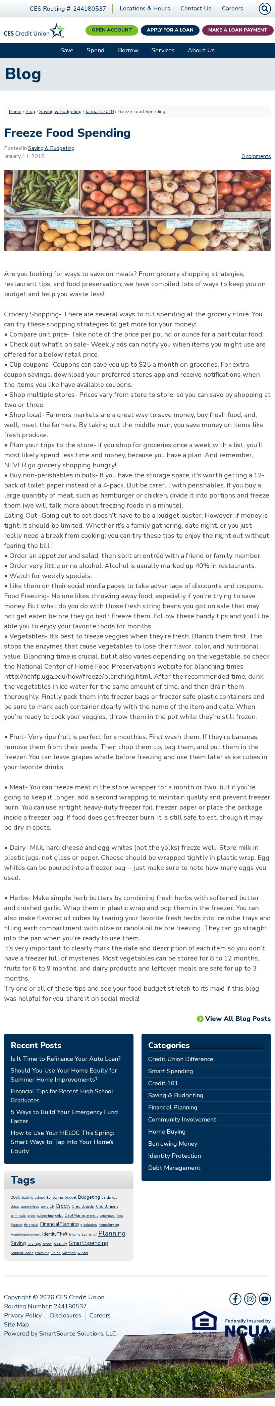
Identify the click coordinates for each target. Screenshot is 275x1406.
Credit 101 (163, 1083)
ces (114, 1197)
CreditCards (83, 1206)
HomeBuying (109, 1224)
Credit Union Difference (180, 1059)
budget (70, 1197)
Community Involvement (182, 1119)
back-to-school (33, 1197)
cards (106, 1197)
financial (31, 1224)
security (60, 1243)
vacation (69, 1253)
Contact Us (196, 8)
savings (34, 1243)
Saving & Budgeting (60, 111)
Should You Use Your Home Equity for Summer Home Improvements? (64, 1075)
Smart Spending (170, 1071)
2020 (15, 1197)
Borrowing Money (172, 1144)
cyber (32, 1215)
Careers (232, 8)
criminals (18, 1215)
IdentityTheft (54, 1234)
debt (59, 1215)
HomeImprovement (26, 1234)
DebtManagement (81, 1215)
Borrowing (54, 1197)
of (95, 1234)
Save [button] (66, 50)
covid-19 (47, 1206)
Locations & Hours (145, 8)
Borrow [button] (128, 50)
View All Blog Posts (238, 1018)
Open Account (112, 30)
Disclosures (65, 1315)
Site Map (16, 1324)
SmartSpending (88, 1243)
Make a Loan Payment (238, 30)
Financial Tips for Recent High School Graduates (62, 1095)
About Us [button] (201, 50)
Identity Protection (174, 1156)
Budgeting (89, 1197)
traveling (42, 1253)
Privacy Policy (23, 1315)
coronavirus (30, 1206)
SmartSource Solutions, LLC (77, 1334)
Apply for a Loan (170, 30)
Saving (18, 1243)
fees (119, 1215)
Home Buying (167, 1132)
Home (15, 111)
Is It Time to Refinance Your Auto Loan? (66, 1059)
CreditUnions (107, 1206)
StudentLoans (22, 1253)
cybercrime (45, 1215)
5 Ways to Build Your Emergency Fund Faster (64, 1116)
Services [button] (163, 50)
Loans (87, 1234)
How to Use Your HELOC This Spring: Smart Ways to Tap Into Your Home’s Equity (62, 1142)
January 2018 (100, 111)
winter (82, 1253)
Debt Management (174, 1168)
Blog (30, 111)
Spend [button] (96, 50)
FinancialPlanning (59, 1224)
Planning (112, 1233)
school (47, 1244)
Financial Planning (173, 1107)
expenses (107, 1215)
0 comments (256, 156)
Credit (63, 1206)
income (74, 1234)
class (15, 1206)
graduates (88, 1224)
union (56, 1253)
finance (16, 1224)
